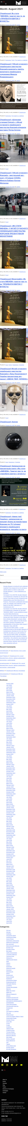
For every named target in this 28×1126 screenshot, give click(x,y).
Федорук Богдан (11, 1033)
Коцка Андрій (10, 977)
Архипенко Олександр (12, 940)
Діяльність (9, 958)
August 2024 (9, 719)
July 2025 (9, 706)
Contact (4, 1092)
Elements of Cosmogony (8, 1089)
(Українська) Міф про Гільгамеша (15, 670)
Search (2, 575)
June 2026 (9, 687)
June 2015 (9, 900)
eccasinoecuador (4, 663)
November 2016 (10, 871)
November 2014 (10, 912)
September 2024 (11, 718)
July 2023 (9, 738)
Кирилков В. (9, 971)
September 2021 (10, 773)
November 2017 (10, 852)
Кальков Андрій (10, 968)
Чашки (8, 1044)
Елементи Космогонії (12, 997)
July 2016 (9, 878)
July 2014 (9, 919)
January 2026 (10, 695)
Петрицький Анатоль (12, 1006)
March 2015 (9, 905)
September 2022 (11, 752)
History (8, 963)
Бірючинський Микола (12, 946)
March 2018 (9, 845)
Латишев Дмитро (11, 983)
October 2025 (10, 700)
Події (12, 60)
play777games (4, 656)
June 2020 (9, 799)
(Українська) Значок (9, 422)
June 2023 (9, 740)
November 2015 (10, 892)
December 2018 (10, 830)
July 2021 (9, 776)
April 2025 (9, 711)
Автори (8, 932)
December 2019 (10, 809)
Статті (8, 1023)
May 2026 (9, 688)
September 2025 (11, 702)
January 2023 (10, 747)
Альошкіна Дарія (11, 935)
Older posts (3, 572)
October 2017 (10, 854)
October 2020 (10, 792)
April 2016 (9, 883)
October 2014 (10, 914)
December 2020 (10, 788)
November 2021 (10, 769)
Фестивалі (9, 1037)
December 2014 (10, 911)
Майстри (8, 992)
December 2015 (10, 890)
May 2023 (9, 742)
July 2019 (9, 818)
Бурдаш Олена (10, 949)
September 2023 (11, 737)
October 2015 (10, 893)
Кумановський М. (11, 982)
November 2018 (10, 831)
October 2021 (10, 771)
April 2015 (9, 904)
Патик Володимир (11, 1004)
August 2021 (9, 775)
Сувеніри (21, 365)
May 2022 (9, 759)
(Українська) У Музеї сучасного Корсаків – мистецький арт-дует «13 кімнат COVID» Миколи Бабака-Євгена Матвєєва (14, 178)
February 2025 (10, 714)
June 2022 (9, 757)
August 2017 (9, 857)
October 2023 (10, 735)
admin (18, 25)
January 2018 (10, 849)
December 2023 (10, 733)
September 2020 (11, 793)
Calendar (5, 1083)
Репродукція (9, 1014)
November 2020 (10, 790)
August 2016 (9, 876)
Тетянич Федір (10, 1032)
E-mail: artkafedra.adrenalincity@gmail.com (11, 1113)
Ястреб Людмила (11, 1049)
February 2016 (10, 886)
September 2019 (10, 814)
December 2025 (10, 697)
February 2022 (10, 764)
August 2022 (9, 754)
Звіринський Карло (11, 959)
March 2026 (9, 692)
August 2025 (9, 704)
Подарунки (9, 1008)
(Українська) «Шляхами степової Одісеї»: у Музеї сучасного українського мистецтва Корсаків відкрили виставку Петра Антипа (13, 125)
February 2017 (10, 866)
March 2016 (9, 885)
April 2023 (9, 744)
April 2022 (9, 761)
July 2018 (9, 838)
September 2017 (10, 855)
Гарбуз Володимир (11, 952)
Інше (6, 365)
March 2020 (9, 804)
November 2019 (10, 811)
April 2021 (9, 781)
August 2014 (9, 917)
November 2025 (10, 699)
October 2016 (10, 873)
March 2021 (9, 783)
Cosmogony (5, 1090)
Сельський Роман (11, 1018)
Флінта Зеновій (10, 1039)
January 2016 (10, 888)
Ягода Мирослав (11, 1045)
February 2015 (10, 907)
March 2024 (9, 728)
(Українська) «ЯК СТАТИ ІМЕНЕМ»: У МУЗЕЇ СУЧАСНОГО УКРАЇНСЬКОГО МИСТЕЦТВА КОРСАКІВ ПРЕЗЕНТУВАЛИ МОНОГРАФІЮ (14, 231)
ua (1, 2)
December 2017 (10, 850)
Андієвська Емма (11, 937)
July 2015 (9, 899)
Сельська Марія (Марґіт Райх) (14, 1016)
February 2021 (10, 785)
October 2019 (10, 812)
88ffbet (2, 670)
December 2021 (10, 768)
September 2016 (10, 874)
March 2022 (9, 762)
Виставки (9, 951)
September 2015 (10, 895)
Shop (4, 1085)
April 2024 (9, 726)
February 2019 (10, 826)
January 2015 (10, 909)
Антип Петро (10, 939)
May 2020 (9, 800)
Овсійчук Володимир (12, 999)
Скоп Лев (9, 1021)
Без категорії (10, 944)
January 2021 (10, 787)
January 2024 (10, 731)
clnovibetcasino (4, 650)
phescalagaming (4, 674)
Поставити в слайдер (21, 60)
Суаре (8, 1025)
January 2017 (10, 868)
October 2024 (10, 716)
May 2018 (9, 842)
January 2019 (10, 828)
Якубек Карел (10, 1047)
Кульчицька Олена (11, 980)
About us (5, 1079)
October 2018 (10, 833)
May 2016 (9, 881)
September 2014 (10, 916)
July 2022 (9, 756)
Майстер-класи (10, 990)
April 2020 (9, 802)
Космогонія (9, 975)
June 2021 (9, 778)
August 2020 (9, 795)
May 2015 (9, 902)
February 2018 (10, 847)
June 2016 (9, 880)
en (4, 2)
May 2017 (9, 861)
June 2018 (9, 840)
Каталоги (8, 970)
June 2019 (9, 819)
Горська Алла (10, 956)
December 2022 (10, 749)
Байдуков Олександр (12, 942)
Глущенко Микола (11, 954)
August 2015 (9, 897)
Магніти (8, 989)
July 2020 (9, 797)
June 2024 (9, 723)
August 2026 (9, 683)
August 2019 (9, 816)
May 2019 (9, 821)
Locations (9, 985)
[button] (6, 4)
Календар (8, 60)
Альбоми (8, 934)
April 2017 (9, 862)
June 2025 (9, 707)
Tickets (4, 1087)
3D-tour (8, 930)
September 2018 (10, 835)
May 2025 (9, 709)
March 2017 (9, 864)
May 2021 (9, 780)
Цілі (7, 1042)
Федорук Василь (11, 1035)
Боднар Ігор (9, 947)
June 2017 (9, 859)
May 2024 (9, 725)
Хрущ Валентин (10, 1040)
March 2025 (9, 713)
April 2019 (9, 823)
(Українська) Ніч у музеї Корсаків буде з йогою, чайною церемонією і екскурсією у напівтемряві (13, 658)
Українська (22, 56)
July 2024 (9, 721)
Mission (8, 996)
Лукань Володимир (11, 987)
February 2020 (10, 806)
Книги (10, 365)
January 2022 (10, 766)
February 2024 (10, 730)
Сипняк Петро (10, 1020)
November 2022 (10, 750)
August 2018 (9, 837)
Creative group (10, 1030)
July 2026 (9, 685)
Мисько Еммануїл (11, 994)
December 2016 (10, 869)
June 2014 (9, 921)
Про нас (8, 1013)
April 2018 (9, 843)
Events (4, 1081)
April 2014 (9, 923)
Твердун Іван (10, 1028)
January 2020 (10, 807)
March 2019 (9, 824)
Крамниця (15, 365)
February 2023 (10, 745)
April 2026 (9, 690)
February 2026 (10, 694)
